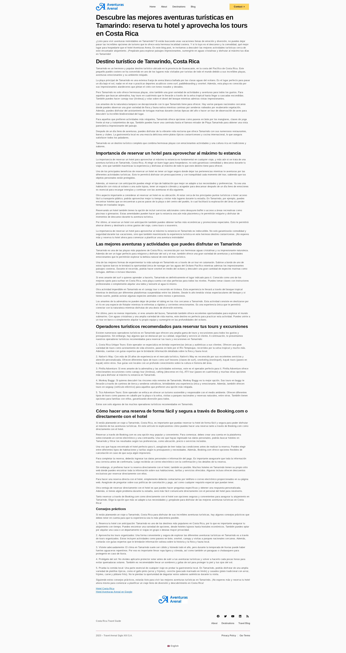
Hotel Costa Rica (105, 588)
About (164, 6)
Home (153, 6)
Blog (193, 6)
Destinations (178, 6)
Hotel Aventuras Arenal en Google (114, 592)
